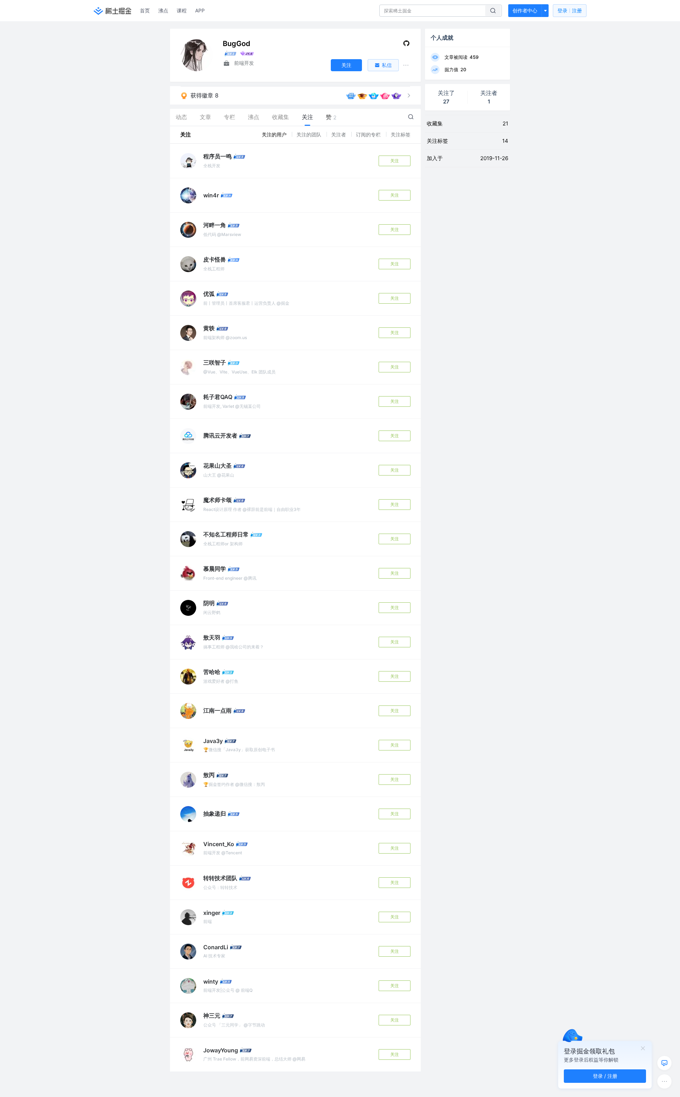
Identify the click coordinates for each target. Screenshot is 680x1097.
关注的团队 (309, 134)
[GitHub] (406, 44)
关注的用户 (275, 134)
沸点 (163, 10)
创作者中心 (524, 10)
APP (200, 10)
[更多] (664, 1081)
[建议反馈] (664, 1063)
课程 (182, 10)
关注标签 (400, 134)
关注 (394, 160)
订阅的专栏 (369, 134)
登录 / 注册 (605, 1076)
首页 (145, 10)
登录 (569, 10)
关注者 (339, 134)
